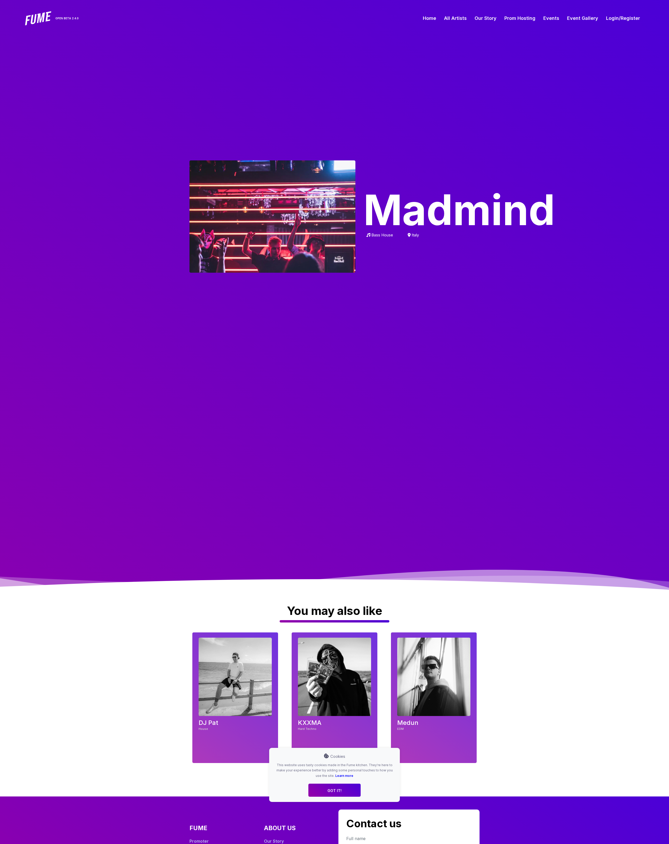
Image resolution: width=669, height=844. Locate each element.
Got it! (334, 790)
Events (551, 18)
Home (429, 18)
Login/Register (623, 18)
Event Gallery (582, 18)
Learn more (344, 775)
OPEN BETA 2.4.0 (67, 18)
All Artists (455, 18)
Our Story (486, 18)
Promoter (199, 841)
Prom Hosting (519, 18)
